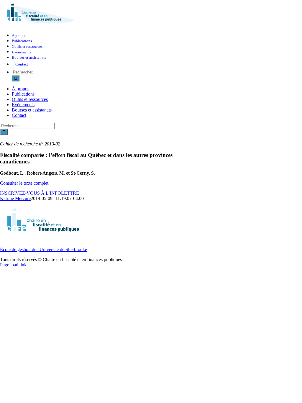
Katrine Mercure (15, 198)
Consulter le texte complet (24, 183)
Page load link (13, 264)
